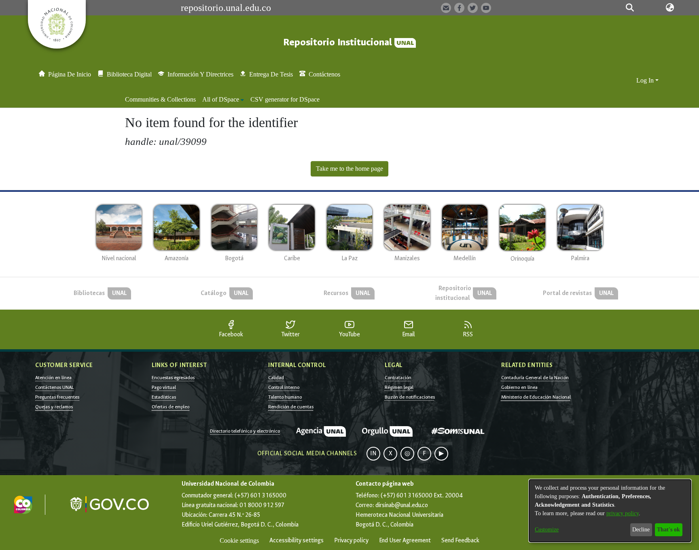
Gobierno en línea (519, 387)
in (373, 453)
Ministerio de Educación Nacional (536, 397)
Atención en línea (53, 377)
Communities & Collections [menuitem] (160, 99)
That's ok (668, 530)
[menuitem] (223, 99)
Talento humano (285, 397)
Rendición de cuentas (290, 406)
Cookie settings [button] (239, 540)
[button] (630, 8)
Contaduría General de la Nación (535, 377)
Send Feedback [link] (460, 540)
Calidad (276, 377)
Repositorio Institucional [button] (338, 42)
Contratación (398, 377)
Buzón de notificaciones (410, 397)
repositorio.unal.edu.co (226, 7)
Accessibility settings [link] (296, 540)
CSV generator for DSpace (285, 99)
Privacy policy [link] (351, 540)
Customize (547, 530)
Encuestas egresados (173, 377)
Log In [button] (645, 80)
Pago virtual (164, 387)
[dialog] (610, 511)
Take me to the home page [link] (349, 168)
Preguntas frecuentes (57, 397)
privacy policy (622, 513)
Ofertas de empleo (170, 406)
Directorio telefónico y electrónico (245, 431)
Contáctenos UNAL (54, 387)
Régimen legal (399, 387)
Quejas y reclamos (54, 406)
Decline (641, 530)
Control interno (283, 387)
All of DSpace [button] (220, 99)
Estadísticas (164, 397)
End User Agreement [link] (405, 540)
